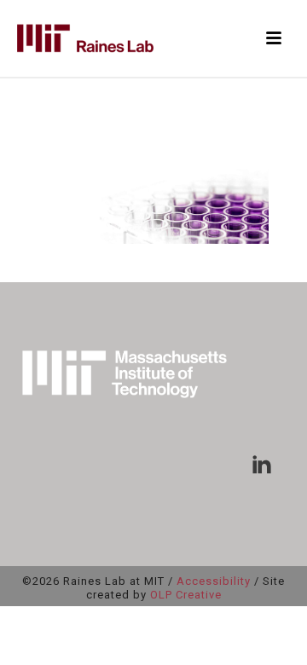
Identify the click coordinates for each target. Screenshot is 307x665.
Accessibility (214, 581)
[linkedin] (262, 465)
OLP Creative (186, 594)
